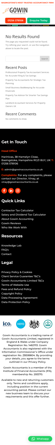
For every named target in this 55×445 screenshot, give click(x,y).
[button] (40, 439)
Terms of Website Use (15, 284)
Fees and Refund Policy (16, 289)
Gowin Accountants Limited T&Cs (22, 280)
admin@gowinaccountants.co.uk (24, 169)
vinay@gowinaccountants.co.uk (19, 182)
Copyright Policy (11, 293)
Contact (6, 254)
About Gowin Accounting (17, 219)
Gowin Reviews (11, 223)
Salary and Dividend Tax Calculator (23, 214)
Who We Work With (14, 227)
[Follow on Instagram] (18, 191)
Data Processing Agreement (19, 297)
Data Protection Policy (15, 302)
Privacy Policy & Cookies (16, 272)
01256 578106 (9, 163)
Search (44, 58)
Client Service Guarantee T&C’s (20, 276)
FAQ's (5, 249)
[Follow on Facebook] (4, 191)
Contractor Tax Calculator (17, 210)
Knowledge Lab (11, 245)
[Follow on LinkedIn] (11, 191)
